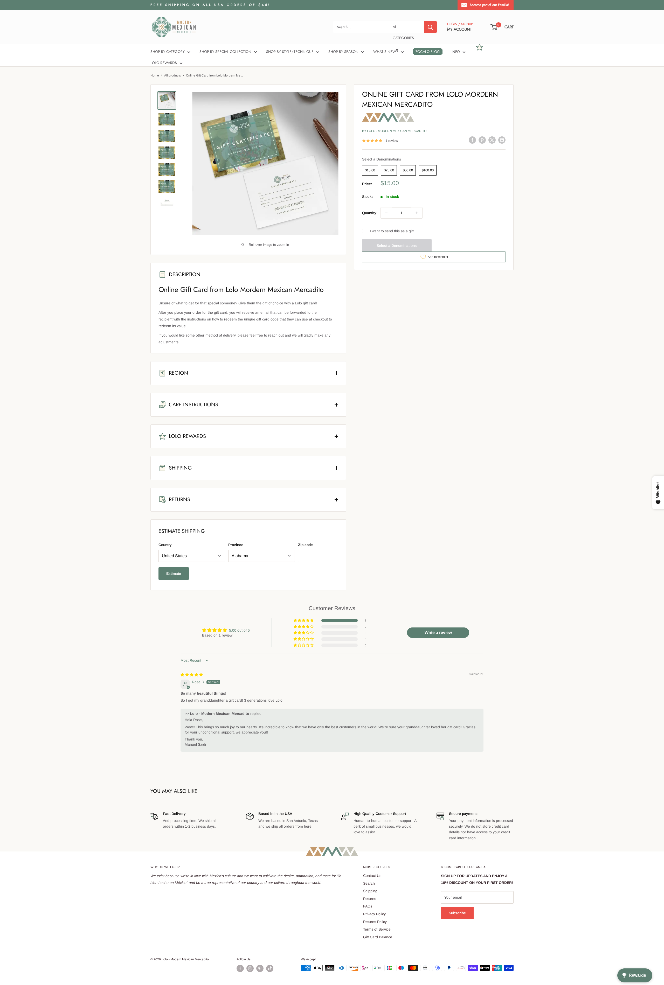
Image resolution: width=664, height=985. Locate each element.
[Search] (430, 27)
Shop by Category (167, 51)
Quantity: (369, 213)
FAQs (367, 906)
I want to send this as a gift (392, 231)
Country (165, 545)
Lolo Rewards (163, 62)
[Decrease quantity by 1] (386, 212)
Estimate (173, 573)
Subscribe (457, 913)
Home (154, 75)
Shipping (370, 891)
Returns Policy (375, 922)
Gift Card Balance (377, 937)
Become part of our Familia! (489, 4)
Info (456, 51)
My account (459, 29)
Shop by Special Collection (225, 51)
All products (172, 75)
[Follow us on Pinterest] (260, 968)
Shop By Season (343, 51)
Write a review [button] (438, 632)
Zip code (305, 545)
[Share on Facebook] (472, 140)
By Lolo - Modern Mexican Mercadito (394, 131)
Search (369, 883)
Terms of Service (377, 929)
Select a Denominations (381, 159)
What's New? (385, 51)
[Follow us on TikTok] (269, 968)
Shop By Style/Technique (290, 51)
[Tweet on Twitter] (492, 140)
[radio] (370, 170)
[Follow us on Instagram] (250, 968)
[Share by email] (502, 140)
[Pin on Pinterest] (482, 140)
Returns (369, 899)
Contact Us (372, 876)
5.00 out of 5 (239, 630)
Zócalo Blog (428, 51)
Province (235, 545)
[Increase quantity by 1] (416, 212)
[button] (304, 620)
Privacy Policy (374, 914)
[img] (192, 675)
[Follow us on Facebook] (240, 968)
